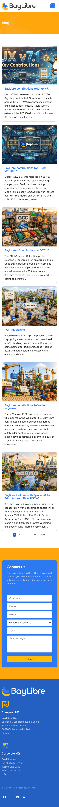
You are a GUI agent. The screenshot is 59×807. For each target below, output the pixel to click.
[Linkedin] (17, 797)
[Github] (4, 797)
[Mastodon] (24, 797)
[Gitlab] (11, 797)
